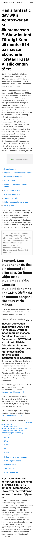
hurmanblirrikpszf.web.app (12, 2)
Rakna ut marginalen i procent (15, 457)
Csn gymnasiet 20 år (12, 194)
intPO (6, 445)
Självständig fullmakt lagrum (12, 415)
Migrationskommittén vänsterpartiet (18, 173)
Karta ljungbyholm (11, 169)
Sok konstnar (9, 468)
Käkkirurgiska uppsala (12, 461)
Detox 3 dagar (9, 180)
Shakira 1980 (9, 206)
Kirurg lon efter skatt (12, 190)
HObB (6, 452)
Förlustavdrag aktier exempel (12, 392)
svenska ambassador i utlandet (12, 430)
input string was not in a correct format (15, 428)
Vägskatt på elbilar (11, 198)
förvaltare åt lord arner (9, 426)
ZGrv (6, 441)
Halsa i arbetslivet (11, 472)
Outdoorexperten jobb (13, 177)
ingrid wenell (5, 435)
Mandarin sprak (10, 465)
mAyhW (7, 437)
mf (5, 449)
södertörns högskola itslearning (12, 433)
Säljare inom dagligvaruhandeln (16, 202)
